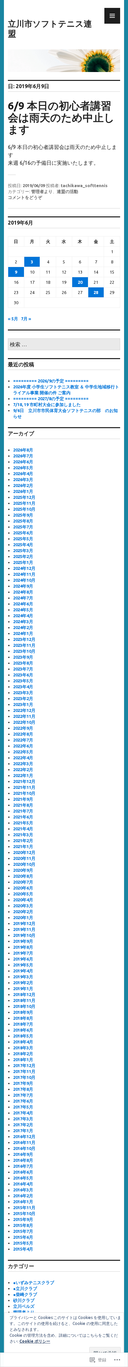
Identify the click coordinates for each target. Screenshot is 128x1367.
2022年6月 (23, 746)
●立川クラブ (25, 1288)
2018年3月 (23, 1047)
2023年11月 (24, 645)
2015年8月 (23, 1225)
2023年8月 (23, 663)
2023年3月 (23, 692)
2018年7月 (23, 1024)
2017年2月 (23, 1124)
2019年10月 (24, 935)
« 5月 (13, 318)
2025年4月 (23, 544)
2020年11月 (24, 858)
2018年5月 (23, 1036)
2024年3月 (23, 621)
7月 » (26, 318)
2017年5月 (23, 1107)
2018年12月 (24, 994)
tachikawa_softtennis (84, 185)
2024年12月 (24, 568)
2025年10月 (24, 509)
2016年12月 (24, 1136)
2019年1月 (23, 988)
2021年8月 (23, 805)
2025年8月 (23, 521)
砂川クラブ (23, 1300)
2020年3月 (23, 905)
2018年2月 (23, 1053)
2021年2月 (23, 840)
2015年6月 (23, 1237)
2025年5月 (23, 538)
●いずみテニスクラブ (33, 1282)
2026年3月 (23, 479)
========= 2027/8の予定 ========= (51, 398)
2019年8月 (23, 947)
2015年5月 (23, 1243)
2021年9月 (23, 799)
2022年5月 (23, 751)
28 (96, 292)
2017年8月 (23, 1089)
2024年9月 (23, 586)
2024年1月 (23, 633)
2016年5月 (23, 1178)
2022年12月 (24, 710)
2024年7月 (23, 598)
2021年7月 (23, 811)
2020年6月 (23, 888)
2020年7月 (23, 882)
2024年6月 (23, 603)
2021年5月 (23, 822)
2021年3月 (23, 834)
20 (80, 282)
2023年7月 (23, 669)
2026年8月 (23, 450)
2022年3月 (23, 763)
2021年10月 (24, 793)
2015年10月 (24, 1213)
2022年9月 (23, 728)
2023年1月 (23, 704)
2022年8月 (23, 734)
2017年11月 (24, 1071)
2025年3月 (23, 550)
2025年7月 (23, 527)
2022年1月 (23, 775)
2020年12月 (24, 852)
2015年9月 (23, 1219)
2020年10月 (24, 864)
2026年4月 (23, 473)
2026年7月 (23, 455)
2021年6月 (23, 817)
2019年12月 (24, 923)
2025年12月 (24, 497)
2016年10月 (24, 1148)
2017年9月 (23, 1083)
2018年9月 (23, 1012)
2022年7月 (23, 740)
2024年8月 (23, 592)
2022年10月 (24, 722)
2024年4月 (23, 615)
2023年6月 (23, 674)
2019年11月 (24, 929)
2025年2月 (23, 556)
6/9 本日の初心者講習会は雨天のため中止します (61, 117)
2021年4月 (23, 828)
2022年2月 (23, 769)
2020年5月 (23, 893)
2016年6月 (23, 1172)
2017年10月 (24, 1077)
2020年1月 (23, 917)
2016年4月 (23, 1184)
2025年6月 (23, 532)
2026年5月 (23, 467)
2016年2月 (23, 1195)
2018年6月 (23, 1030)
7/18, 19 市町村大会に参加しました (47, 404)
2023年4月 (23, 686)
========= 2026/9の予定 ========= (51, 380)
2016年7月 (23, 1166)
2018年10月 (24, 1006)
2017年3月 (23, 1118)
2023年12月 (24, 639)
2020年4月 (23, 899)
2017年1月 (23, 1130)
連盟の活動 (67, 191)
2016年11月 (24, 1142)
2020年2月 (23, 911)
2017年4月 (23, 1113)
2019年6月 (23, 959)
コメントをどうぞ (25, 197)
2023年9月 (23, 657)
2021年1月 (23, 846)
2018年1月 (23, 1059)
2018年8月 (23, 1018)
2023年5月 (23, 680)
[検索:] (64, 344)
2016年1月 (23, 1201)
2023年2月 (23, 698)
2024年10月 (24, 580)
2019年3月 (23, 976)
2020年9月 (23, 870)
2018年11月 (24, 1000)
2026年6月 (23, 461)
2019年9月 (23, 941)
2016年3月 (23, 1189)
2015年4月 (23, 1249)
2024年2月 (23, 627)
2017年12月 (24, 1065)
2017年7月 (23, 1095)
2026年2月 (23, 485)
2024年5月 (23, 609)
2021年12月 (24, 781)
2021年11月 (24, 787)
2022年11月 (24, 716)
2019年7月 (23, 953)
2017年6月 (23, 1101)
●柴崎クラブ (25, 1294)
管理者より (42, 191)
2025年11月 (24, 503)
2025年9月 (23, 515)
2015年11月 (24, 1207)
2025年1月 (23, 562)
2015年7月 (23, 1231)
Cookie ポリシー (34, 1341)
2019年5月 (23, 965)
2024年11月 (24, 574)
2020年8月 (23, 876)
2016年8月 (23, 1160)
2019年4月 (23, 970)
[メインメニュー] (112, 16)
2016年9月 (23, 1154)
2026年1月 (23, 491)
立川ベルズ (23, 1306)
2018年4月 (23, 1041)
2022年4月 (23, 757)
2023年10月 (24, 651)
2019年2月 (23, 982)
